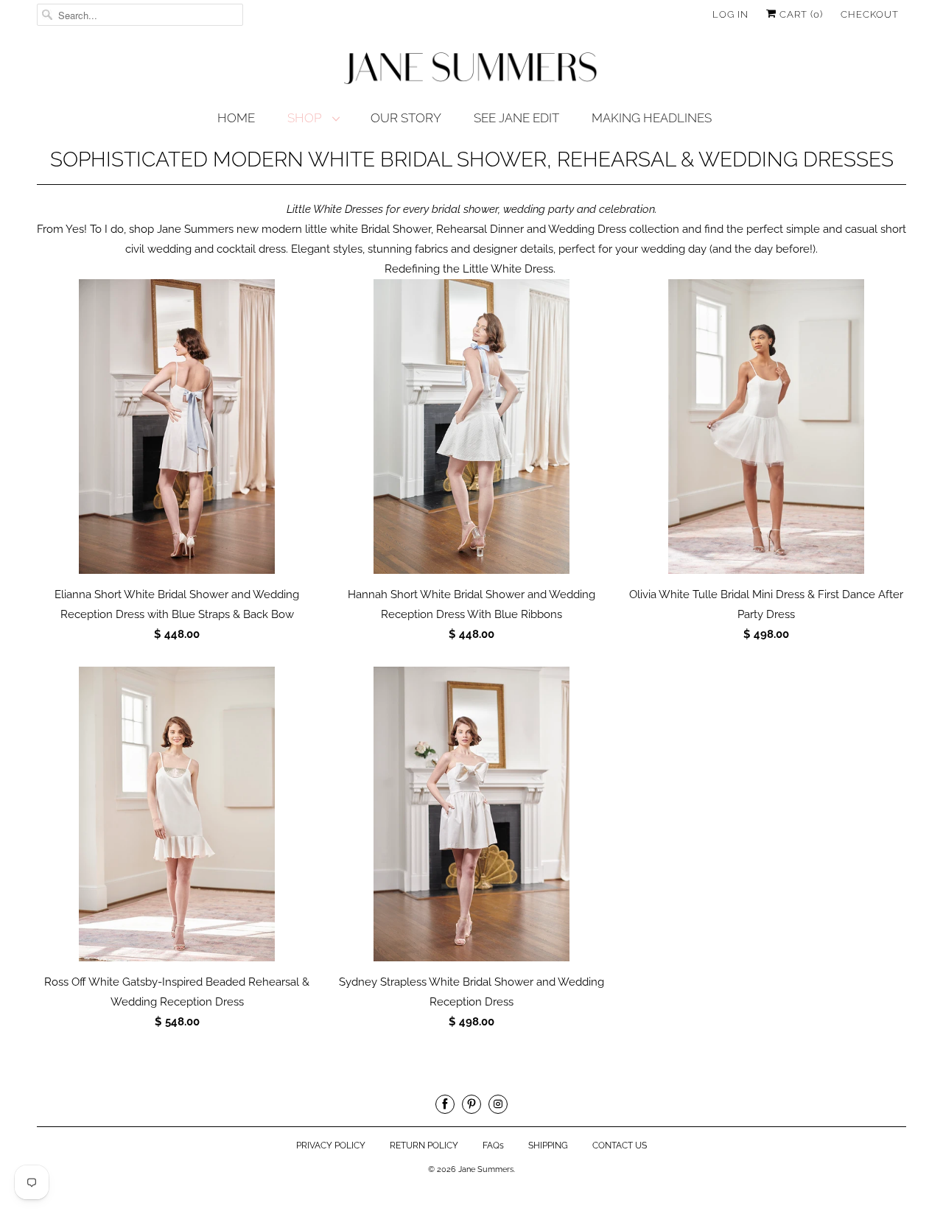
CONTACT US (619, 1145)
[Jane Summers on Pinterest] (471, 1104)
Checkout (870, 14)
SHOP (306, 117)
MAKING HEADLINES (652, 117)
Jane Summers (485, 1169)
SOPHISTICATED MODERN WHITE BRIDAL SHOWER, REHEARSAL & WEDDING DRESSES (472, 159)
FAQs (493, 1145)
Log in (730, 14)
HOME (236, 117)
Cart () (800, 14)
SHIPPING (548, 1145)
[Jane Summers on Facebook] (445, 1104)
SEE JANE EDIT (516, 117)
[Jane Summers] (471, 69)
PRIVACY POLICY (330, 1145)
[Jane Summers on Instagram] (498, 1104)
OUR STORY (406, 117)
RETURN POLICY (424, 1145)
